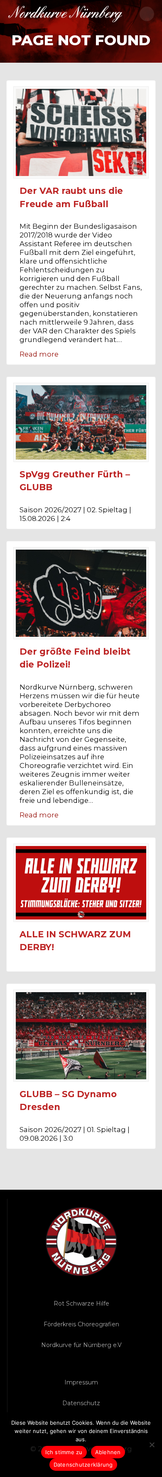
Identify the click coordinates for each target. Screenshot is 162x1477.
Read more (39, 354)
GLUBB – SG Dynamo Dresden (68, 1101)
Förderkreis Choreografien (81, 1324)
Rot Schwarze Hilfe (81, 1303)
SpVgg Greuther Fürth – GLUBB (75, 481)
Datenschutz (81, 1403)
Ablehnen (108, 1452)
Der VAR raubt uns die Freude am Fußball (71, 197)
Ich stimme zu (63, 1452)
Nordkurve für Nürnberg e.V (81, 1345)
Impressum (81, 1382)
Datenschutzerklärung (83, 1464)
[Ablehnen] (151, 1444)
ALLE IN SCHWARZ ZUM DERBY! (75, 941)
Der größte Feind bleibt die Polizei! (75, 658)
